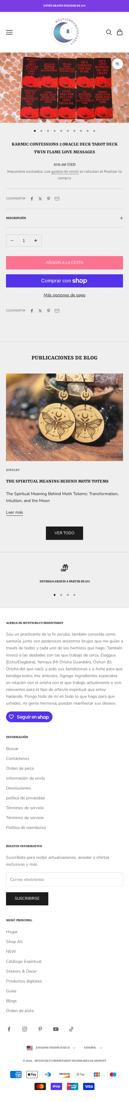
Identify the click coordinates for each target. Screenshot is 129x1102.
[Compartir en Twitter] (40, 198)
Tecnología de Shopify (88, 1061)
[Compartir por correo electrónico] (57, 198)
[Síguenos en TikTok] (71, 1029)
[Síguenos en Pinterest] (40, 1029)
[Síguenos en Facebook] (9, 1029)
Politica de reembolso (26, 827)
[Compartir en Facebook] (31, 198)
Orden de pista (20, 768)
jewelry (13, 470)
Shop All (14, 942)
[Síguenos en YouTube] (56, 1029)
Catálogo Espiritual (23, 961)
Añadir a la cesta (64, 262)
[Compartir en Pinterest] (48, 198)
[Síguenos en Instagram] (25, 1029)
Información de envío (25, 778)
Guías (11, 991)
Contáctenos (17, 758)
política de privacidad (25, 798)
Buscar (12, 748)
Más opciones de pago (65, 295)
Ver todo (64, 533)
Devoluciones (18, 788)
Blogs (11, 1001)
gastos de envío (65, 171)
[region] (64, 574)
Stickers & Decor (21, 971)
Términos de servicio (25, 808)
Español (90, 1047)
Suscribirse (27, 898)
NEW (11, 951)
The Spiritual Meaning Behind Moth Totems (57, 481)
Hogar (12, 932)
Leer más (14, 512)
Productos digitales (24, 981)
